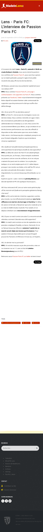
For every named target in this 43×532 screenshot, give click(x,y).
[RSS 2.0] (2, 501)
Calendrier (8, 458)
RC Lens (5, 41)
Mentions (8, 466)
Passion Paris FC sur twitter (22, 256)
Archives (8, 469)
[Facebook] (6, 501)
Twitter (19, 97)
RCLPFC (36, 323)
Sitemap (7, 472)
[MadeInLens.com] (7, 520)
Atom (13, 474)
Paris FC (27, 323)
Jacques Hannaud (30, 37)
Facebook (13, 97)
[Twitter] (9, 501)
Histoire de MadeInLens (12, 464)
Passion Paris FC (18, 75)
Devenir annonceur (10, 490)
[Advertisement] (21, 288)
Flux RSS (7, 474)
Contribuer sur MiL (10, 486)
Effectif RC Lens (10, 461)
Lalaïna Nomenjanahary (12, 323)
